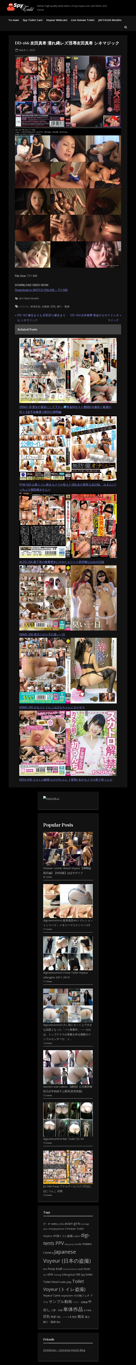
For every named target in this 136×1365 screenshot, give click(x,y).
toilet (89, 1274)
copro (77, 1236)
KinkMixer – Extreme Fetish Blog (64, 1350)
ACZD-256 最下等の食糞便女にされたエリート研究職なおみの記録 (61, 562)
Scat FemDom (70, 1269)
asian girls (72, 1223)
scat (59, 1268)
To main (13, 20)
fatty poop (69, 1244)
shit (50, 1274)
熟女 (74, 1316)
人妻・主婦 (57, 1310)
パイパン (24, 306)
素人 (87, 1316)
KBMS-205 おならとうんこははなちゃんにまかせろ (52, 707)
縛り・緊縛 (63, 306)
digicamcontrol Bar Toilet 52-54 (63, 1139)
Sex (45, 1274)
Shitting (57, 1274)
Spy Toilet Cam (32, 20)
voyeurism (67, 1295)
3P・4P (46, 1223)
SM (78, 1274)
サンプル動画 (60, 1301)
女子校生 (88, 1310)
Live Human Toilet (83, 20)
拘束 (53, 1316)
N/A (45, 1269)
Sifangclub (68, 1274)
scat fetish (84, 1269)
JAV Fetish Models (109, 20)
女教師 (45, 306)
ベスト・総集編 (80, 1302)
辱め (58, 1322)
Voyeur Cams (51, 1295)
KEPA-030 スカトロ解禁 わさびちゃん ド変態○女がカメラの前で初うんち (65, 780)
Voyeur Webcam (56, 20)
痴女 (81, 1316)
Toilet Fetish (51, 1282)
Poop (51, 1269)
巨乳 (53, 306)
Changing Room (56, 1228)
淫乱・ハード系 (64, 1316)
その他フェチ (82, 1295)
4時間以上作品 (57, 1224)
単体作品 (35, 306)
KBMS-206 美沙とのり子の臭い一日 (42, 634)
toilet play (65, 1282)
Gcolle (78, 1244)
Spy (83, 1274)
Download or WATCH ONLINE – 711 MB (41, 290)
